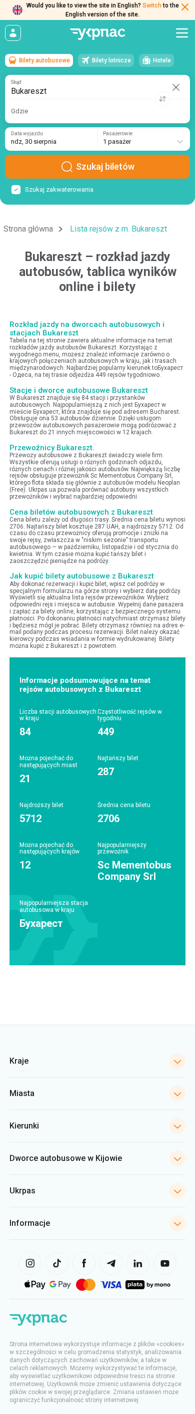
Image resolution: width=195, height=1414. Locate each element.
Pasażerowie (117, 133)
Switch (152, 5)
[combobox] (144, 139)
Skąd (16, 82)
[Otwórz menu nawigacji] (182, 33)
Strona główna (28, 229)
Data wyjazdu (27, 133)
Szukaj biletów (105, 166)
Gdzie (19, 111)
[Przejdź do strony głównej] (98, 34)
